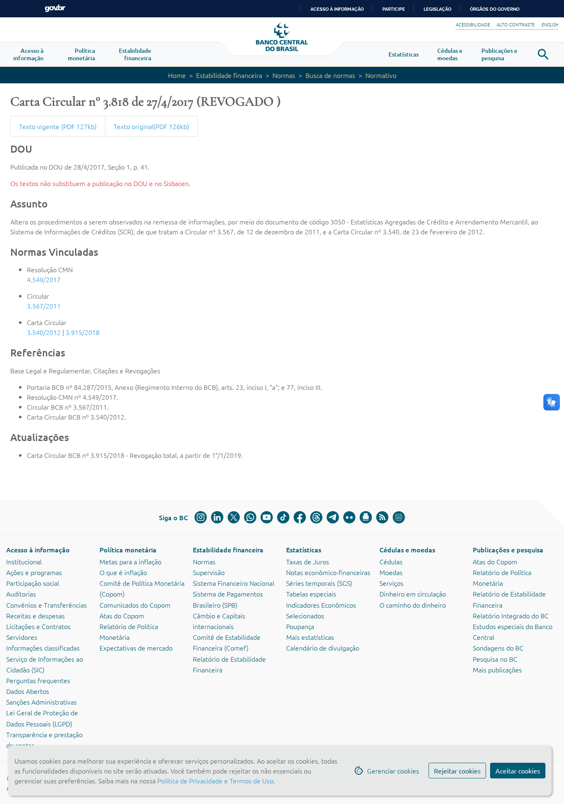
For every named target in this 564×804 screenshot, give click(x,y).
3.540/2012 (44, 332)
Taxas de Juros (307, 561)
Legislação (437, 9)
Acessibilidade (473, 24)
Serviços (391, 582)
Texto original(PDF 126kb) (151, 126)
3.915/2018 (83, 332)
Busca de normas (330, 75)
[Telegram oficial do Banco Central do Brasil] (333, 517)
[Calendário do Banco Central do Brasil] (399, 517)
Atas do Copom (122, 615)
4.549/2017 (44, 279)
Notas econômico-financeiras (328, 572)
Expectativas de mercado (136, 647)
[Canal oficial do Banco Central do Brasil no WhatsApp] (250, 517)
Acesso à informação (38, 549)
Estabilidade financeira (229, 75)
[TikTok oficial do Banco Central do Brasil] (283, 517)
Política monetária (128, 549)
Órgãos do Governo (494, 9)
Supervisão (209, 572)
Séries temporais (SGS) (319, 582)
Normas (284, 75)
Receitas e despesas (35, 615)
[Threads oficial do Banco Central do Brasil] (316, 517)
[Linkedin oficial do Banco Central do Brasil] (217, 517)
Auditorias (21, 593)
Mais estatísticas (310, 636)
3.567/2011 (44, 305)
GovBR (55, 8)
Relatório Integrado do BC (511, 615)
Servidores (21, 636)
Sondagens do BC (498, 647)
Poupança (300, 626)
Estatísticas (303, 549)
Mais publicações (497, 669)
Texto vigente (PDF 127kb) (58, 126)
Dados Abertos (27, 691)
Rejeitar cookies (457, 770)
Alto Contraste (516, 24)
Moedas (391, 572)
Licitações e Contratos (38, 626)
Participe (393, 9)
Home (177, 75)
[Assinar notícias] (366, 517)
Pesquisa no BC (495, 658)
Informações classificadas (43, 647)
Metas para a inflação (130, 561)
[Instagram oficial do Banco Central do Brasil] (200, 517)
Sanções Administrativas (41, 701)
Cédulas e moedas (407, 549)
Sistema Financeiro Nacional (233, 582)
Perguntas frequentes (38, 680)
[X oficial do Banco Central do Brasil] (233, 517)
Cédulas (391, 561)
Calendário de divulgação (322, 647)
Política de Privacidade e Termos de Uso (214, 780)
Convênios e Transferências (46, 604)
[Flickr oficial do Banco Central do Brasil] (349, 517)
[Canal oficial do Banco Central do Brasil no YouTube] (267, 517)
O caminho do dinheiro (412, 604)
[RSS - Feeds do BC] (382, 517)
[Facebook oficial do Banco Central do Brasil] (300, 517)
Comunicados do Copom (135, 604)
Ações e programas (34, 572)
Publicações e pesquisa (508, 549)
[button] (28, 54)
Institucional (24, 561)
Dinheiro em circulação (412, 593)
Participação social (32, 582)
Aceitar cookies (517, 770)
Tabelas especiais (311, 593)
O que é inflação (123, 572)
